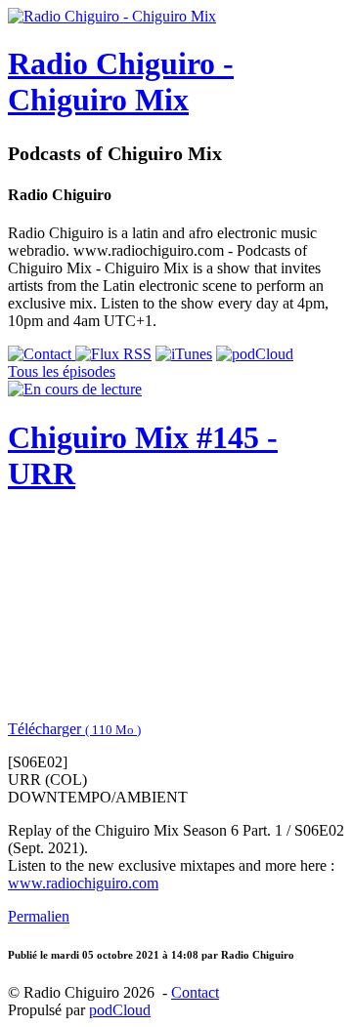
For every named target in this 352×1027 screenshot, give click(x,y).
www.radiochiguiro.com (83, 883)
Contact (195, 992)
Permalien (38, 916)
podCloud (120, 1010)
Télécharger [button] (74, 728)
